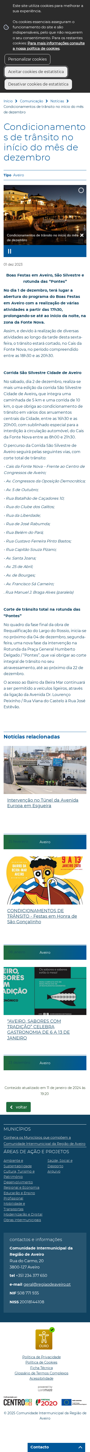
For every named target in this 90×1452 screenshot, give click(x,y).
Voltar (21, 1107)
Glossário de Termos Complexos (41, 1373)
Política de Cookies (41, 1362)
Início (8, 101)
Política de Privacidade (41, 1357)
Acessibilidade (41, 1378)
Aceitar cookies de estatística (36, 71)
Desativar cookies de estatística (38, 84)
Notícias (57, 101)
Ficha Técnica (41, 1368)
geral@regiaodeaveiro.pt (47, 1284)
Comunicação (31, 101)
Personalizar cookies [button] (27, 59)
